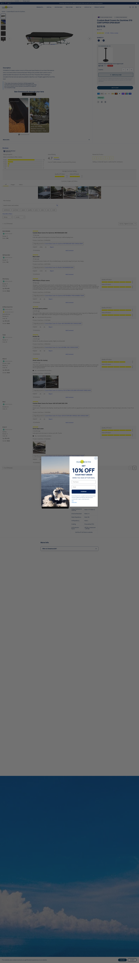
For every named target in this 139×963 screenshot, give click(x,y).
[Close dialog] (96, 458)
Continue (83, 491)
